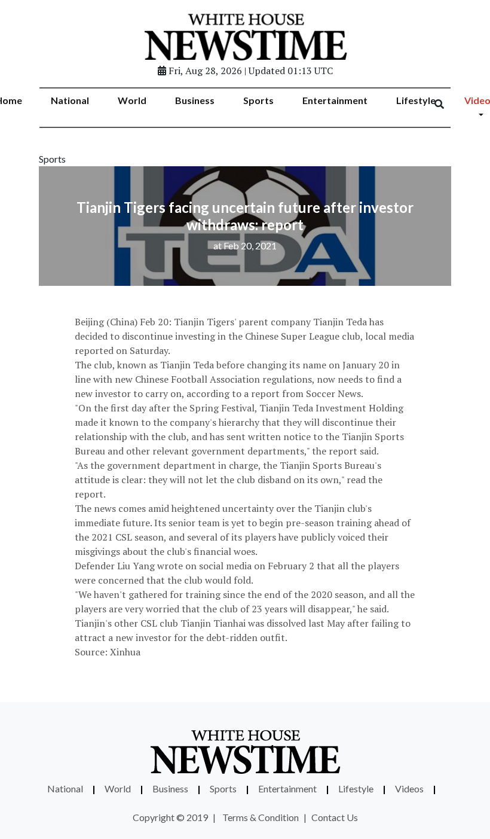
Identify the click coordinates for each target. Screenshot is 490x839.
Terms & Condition (260, 817)
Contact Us (334, 817)
